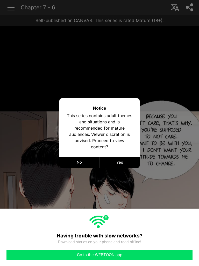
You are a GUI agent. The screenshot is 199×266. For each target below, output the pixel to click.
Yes (119, 162)
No (79, 162)
